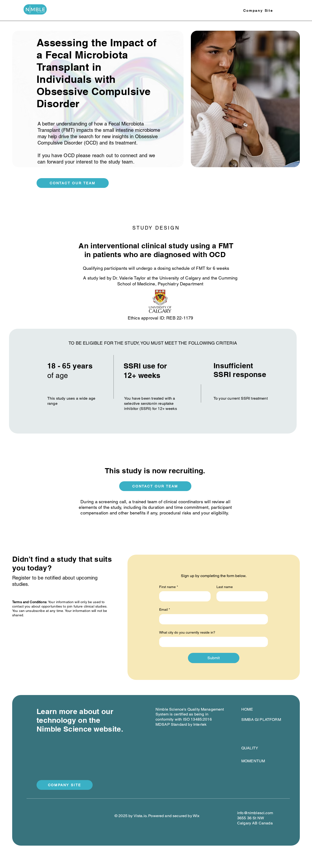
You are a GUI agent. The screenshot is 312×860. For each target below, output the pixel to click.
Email (164, 609)
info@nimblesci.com (255, 813)
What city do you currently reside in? (187, 632)
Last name (224, 587)
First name (168, 587)
